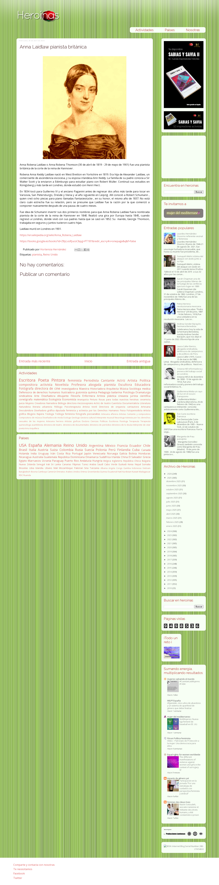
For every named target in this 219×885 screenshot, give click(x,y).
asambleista (37, 424)
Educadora (142, 384)
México (110, 445)
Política (145, 380)
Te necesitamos (22, 869)
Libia (31, 468)
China (124, 457)
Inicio (88, 361)
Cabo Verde (110, 464)
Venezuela (99, 453)
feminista (75, 380)
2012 (169, 579)
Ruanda (27, 475)
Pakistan (78, 468)
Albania (104, 468)
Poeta (43, 380)
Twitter (17, 878)
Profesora (78, 384)
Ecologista (55, 399)
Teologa (49, 413)
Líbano (48, 468)
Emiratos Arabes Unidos (68, 471)
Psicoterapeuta (72, 406)
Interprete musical (105, 417)
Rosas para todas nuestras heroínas (119, 399)
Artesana (145, 406)
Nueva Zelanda (27, 464)
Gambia (127, 468)
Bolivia (133, 453)
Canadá (145, 450)
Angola (112, 468)
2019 (169, 551)
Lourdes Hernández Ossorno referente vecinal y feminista (190, 236)
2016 (169, 563)
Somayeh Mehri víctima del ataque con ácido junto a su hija (190, 259)
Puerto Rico (72, 460)
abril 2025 (171, 513)
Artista (132, 380)
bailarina (116, 392)
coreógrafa (25, 399)
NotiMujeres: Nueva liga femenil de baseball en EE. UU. (189, 722)
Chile (146, 445)
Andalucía (85, 460)
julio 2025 (171, 501)
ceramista (145, 399)
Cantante (108, 380)
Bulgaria (146, 460)
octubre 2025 (172, 489)
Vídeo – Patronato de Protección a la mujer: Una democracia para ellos (183, 743)
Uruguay (43, 453)
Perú (112, 450)
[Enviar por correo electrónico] (76, 249)
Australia (37, 457)
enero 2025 (172, 526)
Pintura (93, 399)
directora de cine (47, 388)
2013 (169, 575)
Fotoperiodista (134, 410)
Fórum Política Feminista (178, 738)
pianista (37, 254)
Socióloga (135, 388)
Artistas (122, 414)
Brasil (23, 450)
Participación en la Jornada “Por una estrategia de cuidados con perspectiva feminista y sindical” (190, 787)
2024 (169, 531)
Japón (87, 453)
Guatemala (50, 457)
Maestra (84, 388)
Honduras (144, 453)
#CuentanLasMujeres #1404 (190, 682)
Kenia (130, 464)
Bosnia (34, 471)
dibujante (63, 396)
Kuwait (135, 471)
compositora (28, 384)
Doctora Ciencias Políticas (95, 421)
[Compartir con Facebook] (85, 249)
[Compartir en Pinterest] (88, 249)
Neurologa (120, 417)
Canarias (66, 464)
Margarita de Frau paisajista (185, 437)
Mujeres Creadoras (35, 403)
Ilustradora (68, 392)
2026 (169, 473)
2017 (169, 559)
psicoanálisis (93, 413)
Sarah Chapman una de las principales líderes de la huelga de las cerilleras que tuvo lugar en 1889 (189, 282)
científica (145, 396)
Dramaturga (142, 392)
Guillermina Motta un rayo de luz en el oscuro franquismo (189, 394)
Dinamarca (91, 457)
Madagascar (144, 471)
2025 (169, 477)
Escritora (27, 380)
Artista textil (90, 406)
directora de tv (119, 424)
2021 (169, 543)
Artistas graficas (73, 421)
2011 (169, 584)
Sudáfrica (105, 457)
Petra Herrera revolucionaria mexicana (189, 305)
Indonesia (136, 468)
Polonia (101, 450)
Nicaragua (25, 457)
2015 (169, 567)
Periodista (91, 380)
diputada (60, 410)
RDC (21, 475)
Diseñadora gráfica (44, 410)
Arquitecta (112, 388)
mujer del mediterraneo (178, 716)
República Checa (132, 460)
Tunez (85, 464)
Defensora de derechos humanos (39, 392)
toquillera (34, 428)
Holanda (24, 453)
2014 (169, 571)
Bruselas (23, 468)
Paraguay (58, 460)
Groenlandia (94, 471)
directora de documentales (76, 424)
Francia (122, 445)
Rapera (40, 413)
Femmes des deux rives (178, 802)
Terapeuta (134, 421)
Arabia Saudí (96, 464)
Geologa (76, 417)
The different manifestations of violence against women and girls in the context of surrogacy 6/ (190, 763)
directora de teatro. (53, 424)
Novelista (62, 384)
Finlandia (124, 450)
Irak (48, 464)
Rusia (79, 450)
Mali (55, 468)
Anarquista (83, 399)
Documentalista (130, 403)
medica (146, 388)
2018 (169, 555)
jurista (134, 396)
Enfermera (88, 396)
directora (71, 403)
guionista (81, 392)
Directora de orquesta (112, 406)
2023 (169, 535)
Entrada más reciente (34, 361)
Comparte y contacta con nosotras (34, 865)
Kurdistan (126, 471)
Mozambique (66, 468)
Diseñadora (48, 396)
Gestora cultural (88, 417)
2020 (169, 547)
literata (36, 406)
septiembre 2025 (174, 493)
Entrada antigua (138, 361)
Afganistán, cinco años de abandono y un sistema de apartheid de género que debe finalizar (184, 706)
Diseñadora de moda (52, 417)
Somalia (146, 464)
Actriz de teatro (102, 403)
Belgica (107, 460)
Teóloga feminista (65, 413)
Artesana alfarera (109, 414)
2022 (169, 539)
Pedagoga (104, 392)
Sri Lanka (56, 464)
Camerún (51, 471)
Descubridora (26, 410)
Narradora (51, 403)
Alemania (53, 445)
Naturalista (25, 406)
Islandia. (39, 468)
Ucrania (46, 460)
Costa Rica (63, 453)
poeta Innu (24, 428)
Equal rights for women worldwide (183, 754)
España (35, 445)
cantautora (133, 406)
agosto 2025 (172, 497)
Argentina (96, 445)
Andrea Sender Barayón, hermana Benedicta (189, 325)
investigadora (69, 388)
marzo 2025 (172, 517)
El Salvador (135, 457)
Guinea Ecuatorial (108, 471)
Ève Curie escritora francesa (186, 415)
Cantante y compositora (138, 414)
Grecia (146, 457)
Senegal (41, 464)
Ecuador (135, 445)
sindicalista (25, 396)
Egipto (23, 460)
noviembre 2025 (174, 485)
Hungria (97, 460)
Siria (86, 468)
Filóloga (58, 406)
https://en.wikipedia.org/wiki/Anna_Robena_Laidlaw (50, 235)
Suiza (54, 450)
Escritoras (113, 421)
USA (22, 445)
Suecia (89, 450)
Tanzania (94, 468)
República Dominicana (71, 457)
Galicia (123, 453)
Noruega (112, 453)
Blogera (31, 413)
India (34, 453)
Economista (69, 399)
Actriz (121, 380)
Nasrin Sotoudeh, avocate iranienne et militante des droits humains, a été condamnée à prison (189, 809)
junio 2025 (171, 505)
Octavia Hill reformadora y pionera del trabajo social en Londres (189, 371)
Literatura (145, 403)
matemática (41, 399)
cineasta (123, 396)
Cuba (136, 450)
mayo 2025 (171, 509)
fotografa (81, 413)
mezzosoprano (85, 403)
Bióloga (62, 403)
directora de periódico (100, 424)
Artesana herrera (54, 421)
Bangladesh (24, 471)
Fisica (123, 410)
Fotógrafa (26, 388)
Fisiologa (124, 421)
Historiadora (97, 388)
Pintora (58, 380)
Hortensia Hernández (53, 249)
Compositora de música (30, 417)
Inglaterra (117, 460)
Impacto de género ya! (178, 778)
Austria (43, 450)
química (92, 392)
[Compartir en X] (82, 249)
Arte (36, 396)
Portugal (77, 453)
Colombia (66, 450)
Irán (52, 453)
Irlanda (115, 457)
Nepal (138, 464)
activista (46, 384)
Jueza (22, 403)
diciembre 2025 (173, 481)
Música (124, 388)
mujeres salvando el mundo (180, 679)
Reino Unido (50, 254)
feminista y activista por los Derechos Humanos (92, 410)
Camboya (42, 471)
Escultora (125, 384)
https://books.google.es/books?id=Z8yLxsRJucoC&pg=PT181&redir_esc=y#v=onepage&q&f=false (78, 241)
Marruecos (34, 460)
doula (129, 424)
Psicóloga (129, 392)
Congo (119, 468)
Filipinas (76, 464)
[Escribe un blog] (79, 249)
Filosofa (75, 396)
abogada (94, 384)
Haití (120, 471)
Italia (32, 450)
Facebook (19, 873)
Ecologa (67, 417)
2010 (169, 588)
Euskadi (122, 464)
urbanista (47, 406)
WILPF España (174, 700)
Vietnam (146, 468)
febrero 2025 (172, 522)
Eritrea (84, 471)
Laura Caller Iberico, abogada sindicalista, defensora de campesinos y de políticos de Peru (190, 350)
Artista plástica (106, 396)
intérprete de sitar (141, 424)
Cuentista (116, 403)
